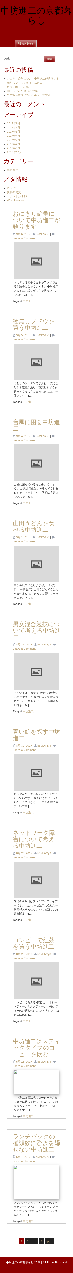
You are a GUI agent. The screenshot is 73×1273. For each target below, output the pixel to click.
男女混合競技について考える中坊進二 (30, 95)
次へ (49, 1241)
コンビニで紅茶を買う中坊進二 (34, 944)
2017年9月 (13, 123)
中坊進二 (12, 170)
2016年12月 (14, 152)
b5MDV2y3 (42, 234)
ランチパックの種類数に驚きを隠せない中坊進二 (36, 1143)
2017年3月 (13, 139)
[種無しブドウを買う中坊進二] (36, 361)
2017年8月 (13, 127)
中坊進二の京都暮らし (36, 16)
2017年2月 (13, 143)
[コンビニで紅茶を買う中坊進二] (36, 980)
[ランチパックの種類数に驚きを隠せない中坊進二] (37, 1182)
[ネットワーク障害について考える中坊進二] (36, 879)
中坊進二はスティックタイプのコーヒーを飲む (36, 1048)
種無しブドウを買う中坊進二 (24, 82)
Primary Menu (25, 43)
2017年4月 (13, 135)
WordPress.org (16, 200)
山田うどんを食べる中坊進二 (24, 90)
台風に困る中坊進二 (19, 86)
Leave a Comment (24, 238)
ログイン (12, 188)
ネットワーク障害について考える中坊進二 (34, 840)
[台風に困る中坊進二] (36, 462)
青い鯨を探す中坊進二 (36, 735)
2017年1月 (13, 148)
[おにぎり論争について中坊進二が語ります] (36, 260)
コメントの (17, 196)
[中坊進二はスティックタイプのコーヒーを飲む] (37, 1082)
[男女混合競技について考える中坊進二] (36, 671)
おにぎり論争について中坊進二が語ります (33, 78)
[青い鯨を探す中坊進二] (36, 772)
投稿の (14, 192)
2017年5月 (13, 131)
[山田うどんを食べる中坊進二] (36, 563)
